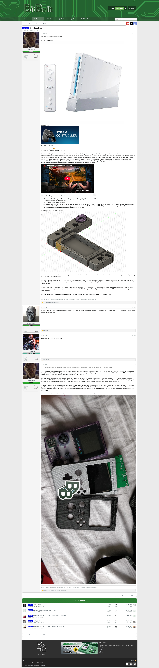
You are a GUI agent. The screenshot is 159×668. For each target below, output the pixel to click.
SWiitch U (36, 621)
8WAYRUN (42, 663)
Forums (38, 19)
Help (132, 660)
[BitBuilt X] (131, 23)
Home (27, 19)
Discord (101, 649)
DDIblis (130, 617)
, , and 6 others (51, 302)
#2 (135, 307)
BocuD (29, 617)
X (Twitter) (101, 651)
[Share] (133, 34)
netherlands (36, 57)
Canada (36, 331)
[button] (125, 8)
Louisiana (36, 359)
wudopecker (26, 30)
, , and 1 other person (54, 590)
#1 (135, 33)
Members (63, 19)
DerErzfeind (30, 622)
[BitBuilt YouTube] (127, 23)
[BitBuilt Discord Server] (135, 23)
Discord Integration (29, 665)
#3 (135, 335)
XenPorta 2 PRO (28, 663)
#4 (135, 364)
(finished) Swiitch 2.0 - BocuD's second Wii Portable (49, 615)
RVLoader (86, 19)
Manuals (75, 19)
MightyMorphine (31, 606)
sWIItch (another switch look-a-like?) (44, 610)
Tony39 (130, 627)
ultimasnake (30, 611)
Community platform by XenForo (35, 662)
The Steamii (37, 605)
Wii (43, 606)
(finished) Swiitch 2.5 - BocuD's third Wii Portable (48, 626)
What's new (50, 19)
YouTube (101, 652)
